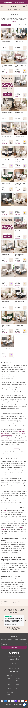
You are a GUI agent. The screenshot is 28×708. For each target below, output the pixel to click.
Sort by (19, 25)
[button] (25, 705)
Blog (17, 680)
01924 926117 (14, 663)
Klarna (8, 694)
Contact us (18, 678)
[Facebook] (11, 671)
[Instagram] (17, 671)
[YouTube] (14, 671)
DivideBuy (9, 697)
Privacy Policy (10, 692)
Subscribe (14, 647)
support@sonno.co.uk (14, 666)
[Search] (24, 6)
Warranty (9, 682)
